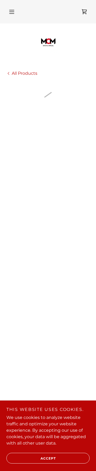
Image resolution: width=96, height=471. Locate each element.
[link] (48, 42)
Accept (48, 458)
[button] (11, 11)
